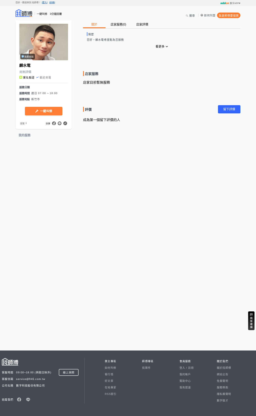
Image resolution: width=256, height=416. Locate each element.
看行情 (109, 374)
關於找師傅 (224, 367)
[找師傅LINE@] (28, 400)
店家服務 (118, 24)
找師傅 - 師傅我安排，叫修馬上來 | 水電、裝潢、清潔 (24, 13)
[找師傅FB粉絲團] (19, 400)
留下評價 (229, 109)
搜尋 (192, 15)
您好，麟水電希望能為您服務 (105, 39)
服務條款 (222, 387)
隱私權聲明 (224, 393)
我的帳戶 (185, 374)
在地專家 (110, 387)
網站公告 (222, 374)
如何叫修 (110, 367)
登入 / (184, 367)
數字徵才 (222, 400)
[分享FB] (54, 123)
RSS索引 (110, 393)
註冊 (191, 367)
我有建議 (185, 387)
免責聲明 (222, 380)
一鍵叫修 (46, 111)
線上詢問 (68, 372)
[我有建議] (251, 320)
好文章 (109, 380)
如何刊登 (210, 15)
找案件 (146, 367)
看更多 (160, 46)
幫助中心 (185, 380)
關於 (94, 24)
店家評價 (142, 24)
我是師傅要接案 (229, 15)
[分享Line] (59, 123)
